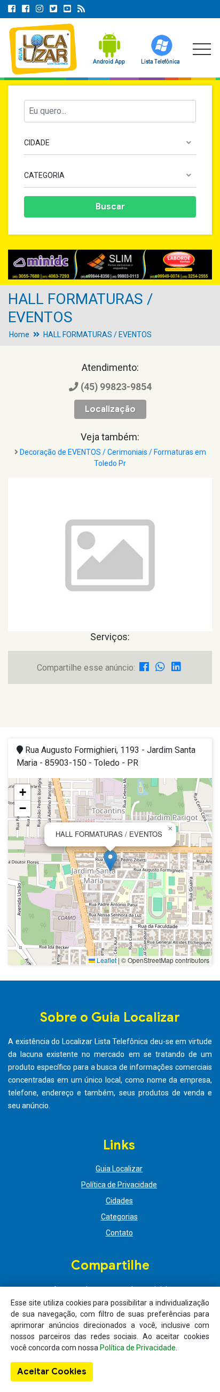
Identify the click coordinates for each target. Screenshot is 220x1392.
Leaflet (105, 960)
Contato (119, 1232)
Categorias (119, 1216)
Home (19, 334)
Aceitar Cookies (52, 1371)
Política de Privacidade (119, 1184)
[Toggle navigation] (201, 49)
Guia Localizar (119, 1168)
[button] (110, 861)
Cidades (119, 1200)
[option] (110, 264)
